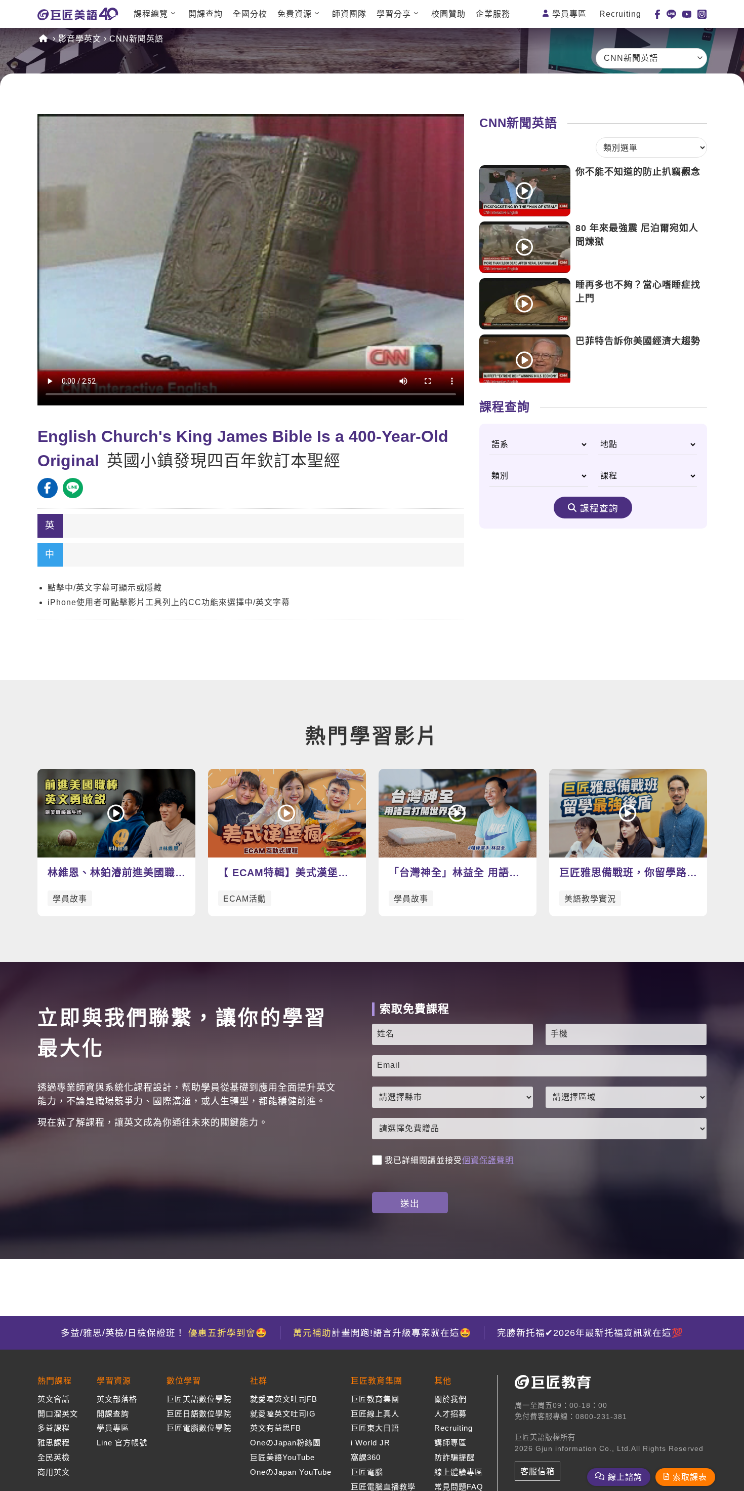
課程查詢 (599, 508)
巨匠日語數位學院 (199, 1413)
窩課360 (366, 1457)
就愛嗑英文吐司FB (283, 1399)
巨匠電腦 (367, 1472)
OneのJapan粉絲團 (285, 1442)
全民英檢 (53, 1457)
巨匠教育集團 (375, 1399)
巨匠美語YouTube (282, 1457)
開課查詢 (205, 14)
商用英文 (53, 1472)
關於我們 (450, 1399)
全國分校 (250, 14)
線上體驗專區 (458, 1472)
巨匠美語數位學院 (199, 1399)
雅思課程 (53, 1442)
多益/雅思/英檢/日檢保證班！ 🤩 (164, 1333)
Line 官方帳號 (122, 1442)
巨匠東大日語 (375, 1428)
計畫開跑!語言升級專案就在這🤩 (382, 1333)
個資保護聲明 (488, 1160)
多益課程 (53, 1428)
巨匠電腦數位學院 (199, 1428)
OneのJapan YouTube (291, 1472)
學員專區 (569, 14)
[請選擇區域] (626, 1097)
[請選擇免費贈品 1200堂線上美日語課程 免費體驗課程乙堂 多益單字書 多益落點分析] (539, 1128)
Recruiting (620, 14)
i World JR (370, 1442)
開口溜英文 (57, 1413)
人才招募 (450, 1413)
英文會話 (53, 1399)
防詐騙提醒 (454, 1457)
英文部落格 (117, 1399)
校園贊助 (448, 14)
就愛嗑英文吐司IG (283, 1413)
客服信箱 (537, 1471)
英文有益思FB (275, 1428)
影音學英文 (79, 38)
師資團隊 (349, 14)
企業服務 (493, 14)
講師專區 (450, 1442)
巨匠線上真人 (375, 1413)
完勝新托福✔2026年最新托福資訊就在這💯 (590, 1333)
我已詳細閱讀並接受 (449, 1160)
